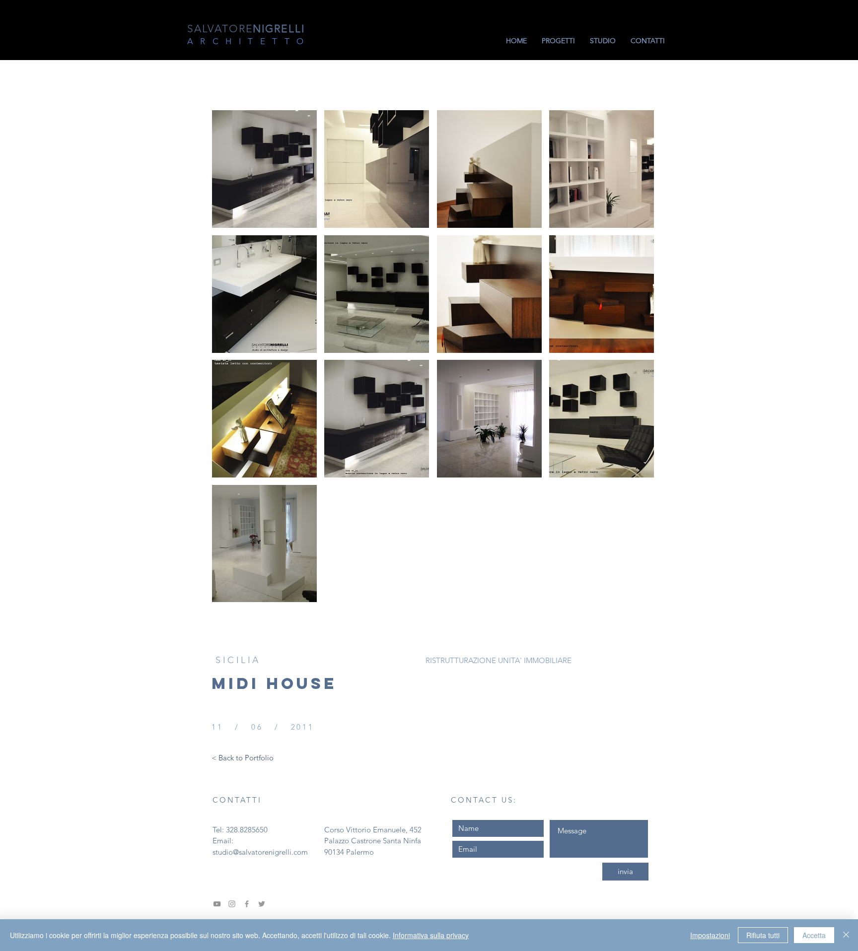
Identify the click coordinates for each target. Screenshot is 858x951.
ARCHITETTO (249, 41)
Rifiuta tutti (763, 935)
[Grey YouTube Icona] (217, 903)
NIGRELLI (246, 28)
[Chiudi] (846, 935)
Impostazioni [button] (710, 935)
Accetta (814, 935)
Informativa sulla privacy (431, 935)
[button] (264, 169)
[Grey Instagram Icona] (231, 903)
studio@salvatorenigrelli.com (260, 852)
